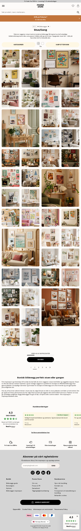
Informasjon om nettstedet (43, 509)
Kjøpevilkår (17, 509)
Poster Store (45, 526)
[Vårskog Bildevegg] (30, 337)
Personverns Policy (61, 509)
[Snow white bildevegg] (11, 277)
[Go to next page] (50, 367)
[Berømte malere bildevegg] (30, 59)
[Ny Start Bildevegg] (20, 128)
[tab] (73, 6)
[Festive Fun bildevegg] (11, 178)
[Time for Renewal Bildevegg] (70, 98)
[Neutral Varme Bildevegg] (70, 118)
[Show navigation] (3, 6)
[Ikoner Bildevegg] (70, 138)
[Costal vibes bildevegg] (30, 317)
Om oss (34, 483)
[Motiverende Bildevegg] (50, 118)
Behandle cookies (61, 495)
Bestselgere (10, 486)
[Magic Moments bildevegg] (70, 158)
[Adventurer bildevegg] (30, 158)
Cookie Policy (27, 509)
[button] (42, 43)
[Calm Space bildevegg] (11, 198)
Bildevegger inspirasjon (14, 491)
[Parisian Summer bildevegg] (11, 98)
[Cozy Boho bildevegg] (50, 158)
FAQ (56, 488)
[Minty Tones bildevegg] (50, 257)
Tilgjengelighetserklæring (40, 491)
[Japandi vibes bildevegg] (50, 98)
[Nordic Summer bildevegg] (30, 98)
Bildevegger (43, 26)
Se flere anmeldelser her (40, 432)
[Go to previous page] (31, 367)
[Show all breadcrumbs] (34, 26)
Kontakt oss (59, 486)
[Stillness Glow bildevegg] (30, 178)
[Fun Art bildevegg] (30, 218)
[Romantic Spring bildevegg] (70, 238)
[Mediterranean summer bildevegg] (11, 337)
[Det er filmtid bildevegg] (11, 78)
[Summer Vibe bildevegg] (20, 247)
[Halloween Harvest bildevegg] (11, 317)
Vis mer (40, 359)
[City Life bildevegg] (50, 238)
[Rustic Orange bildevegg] (60, 307)
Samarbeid (36, 488)
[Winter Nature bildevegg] (30, 277)
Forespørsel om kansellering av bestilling (65, 492)
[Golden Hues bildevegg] (30, 198)
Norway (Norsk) (40, 522)
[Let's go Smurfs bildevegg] (60, 68)
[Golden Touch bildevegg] (70, 257)
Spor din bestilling (61, 483)
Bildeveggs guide (12, 483)
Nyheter (9, 488)
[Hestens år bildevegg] (11, 59)
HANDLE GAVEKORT (42, 502)
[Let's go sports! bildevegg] (30, 78)
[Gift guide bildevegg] (11, 297)
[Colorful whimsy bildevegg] (50, 218)
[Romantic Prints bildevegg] (70, 277)
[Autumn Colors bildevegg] (60, 188)
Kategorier (18, 45)
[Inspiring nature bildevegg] (50, 277)
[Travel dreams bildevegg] (11, 218)
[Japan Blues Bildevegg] (50, 138)
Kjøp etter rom (62, 45)
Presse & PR (36, 486)
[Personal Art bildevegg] (11, 158)
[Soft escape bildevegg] (70, 218)
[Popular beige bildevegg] (30, 297)
